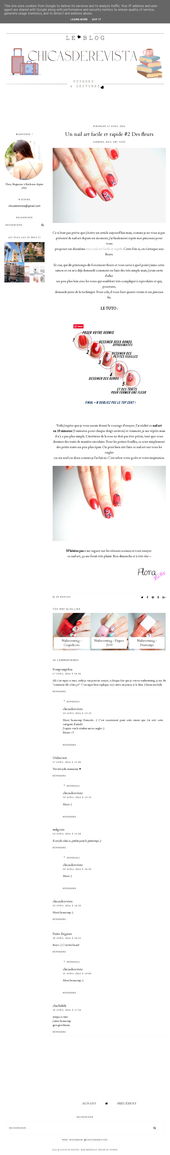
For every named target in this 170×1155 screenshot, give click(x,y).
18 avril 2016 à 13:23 (77, 713)
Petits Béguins (62, 934)
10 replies (63, 597)
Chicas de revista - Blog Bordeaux (78, 1150)
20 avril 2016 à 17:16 (67, 1010)
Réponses (73, 701)
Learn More (79, 19)
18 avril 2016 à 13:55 (67, 833)
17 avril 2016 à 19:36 (67, 673)
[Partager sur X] (142, 597)
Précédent (126, 1103)
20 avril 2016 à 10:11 (67, 938)
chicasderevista (73, 709)
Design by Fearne (108, 1150)
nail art (111, 142)
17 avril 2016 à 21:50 (67, 762)
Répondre (59, 691)
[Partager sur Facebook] (148, 597)
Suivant (89, 1103)
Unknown (60, 758)
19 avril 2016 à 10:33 (77, 869)
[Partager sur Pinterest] (153, 597)
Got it (96, 19)
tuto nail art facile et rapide (104, 249)
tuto (122, 142)
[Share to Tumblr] (158, 597)
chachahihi (59, 1006)
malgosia (58, 829)
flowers (98, 142)
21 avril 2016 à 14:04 (77, 973)
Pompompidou (63, 669)
